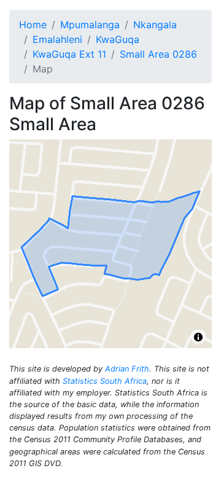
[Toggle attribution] (198, 337)
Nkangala (155, 24)
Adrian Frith (127, 368)
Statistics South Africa (105, 381)
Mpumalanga (90, 24)
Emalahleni (57, 39)
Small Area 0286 (158, 54)
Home (33, 24)
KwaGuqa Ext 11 (69, 54)
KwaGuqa (117, 39)
